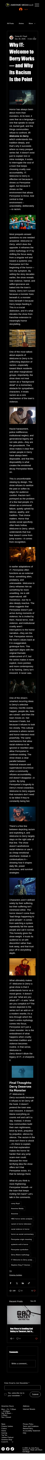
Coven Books (5, 1442)
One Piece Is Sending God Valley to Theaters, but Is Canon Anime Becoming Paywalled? (21, 1330)
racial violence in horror (20, 1229)
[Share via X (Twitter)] (17, 1283)
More (31, 23)
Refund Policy (28, 1428)
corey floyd (15, 1203)
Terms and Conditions (31, 1426)
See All (33, 1301)
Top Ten (4, 1435)
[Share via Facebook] (10, 1283)
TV (10, 1271)
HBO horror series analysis (21, 1219)
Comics (4, 1428)
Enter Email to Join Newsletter (16, 1383)
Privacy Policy (28, 1424)
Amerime (14, 1214)
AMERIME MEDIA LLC (21, 5)
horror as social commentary (22, 1234)
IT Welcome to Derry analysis (22, 1260)
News (3, 1424)
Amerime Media (17, 1208)
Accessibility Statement (31, 1431)
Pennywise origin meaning (21, 1239)
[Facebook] (8, 1449)
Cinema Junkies (15, 1275)
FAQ (24, 1433)
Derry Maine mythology (20, 1255)
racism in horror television (21, 1224)
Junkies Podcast (7, 1437)
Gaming (4, 1433)
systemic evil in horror (19, 1244)
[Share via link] (29, 1283)
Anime (21, 23)
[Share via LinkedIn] (23, 1283)
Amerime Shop (6, 1440)
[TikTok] (12, 1449)
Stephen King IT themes (20, 1265)
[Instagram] (3, 1449)
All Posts (10, 23)
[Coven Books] (13, 1442)
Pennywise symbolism (19, 1250)
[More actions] (34, 37)
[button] (22, 1072)
